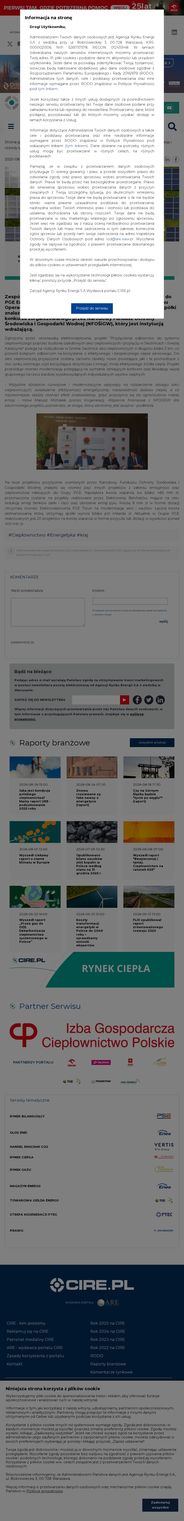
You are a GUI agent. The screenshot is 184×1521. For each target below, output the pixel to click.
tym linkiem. (48, 89)
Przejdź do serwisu (92, 308)
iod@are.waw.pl (119, 239)
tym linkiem (76, 146)
